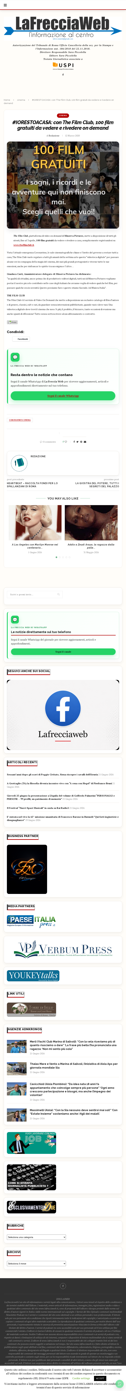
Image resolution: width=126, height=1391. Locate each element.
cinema (21, 100)
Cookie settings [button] (81, 1378)
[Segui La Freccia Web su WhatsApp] (120, 1384)
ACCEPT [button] (100, 1378)
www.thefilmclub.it (23, 244)
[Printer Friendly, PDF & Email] (12, 321)
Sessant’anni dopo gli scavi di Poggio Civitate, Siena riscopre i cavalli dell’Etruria (52, 774)
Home (7, 100)
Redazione (54, 135)
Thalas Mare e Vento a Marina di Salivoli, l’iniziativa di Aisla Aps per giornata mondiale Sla (74, 1065)
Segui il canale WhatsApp (63, 395)
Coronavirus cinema (20, 420)
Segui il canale (63, 651)
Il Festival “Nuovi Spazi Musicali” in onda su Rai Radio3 (38, 807)
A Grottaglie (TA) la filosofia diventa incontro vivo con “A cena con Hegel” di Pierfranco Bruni (59, 783)
